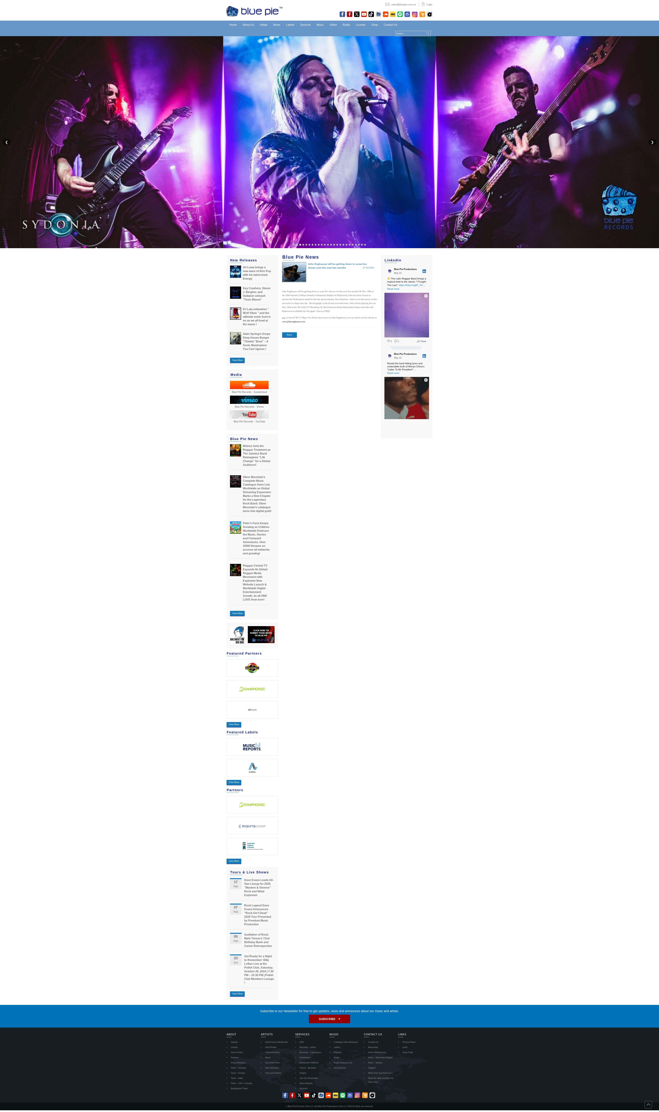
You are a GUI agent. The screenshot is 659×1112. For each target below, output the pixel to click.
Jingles (302, 1073)
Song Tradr (407, 1052)
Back (289, 334)
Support (371, 1068)
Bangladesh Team (239, 1088)
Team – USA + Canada (241, 1083)
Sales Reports (306, 1083)
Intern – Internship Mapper (380, 1057)
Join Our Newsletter (308, 1078)
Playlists (338, 1052)
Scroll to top (648, 1105)
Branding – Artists (307, 1047)
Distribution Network (308, 1063)
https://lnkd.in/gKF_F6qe (412, 285)
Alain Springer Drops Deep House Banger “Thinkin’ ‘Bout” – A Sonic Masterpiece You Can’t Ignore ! (256, 341)
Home (233, 24)
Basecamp (373, 1047)
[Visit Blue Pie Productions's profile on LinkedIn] (390, 271)
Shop (374, 24)
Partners (235, 1057)
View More (237, 360)
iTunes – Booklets (307, 1068)
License (361, 24)
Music (320, 24)
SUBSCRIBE (327, 1019)
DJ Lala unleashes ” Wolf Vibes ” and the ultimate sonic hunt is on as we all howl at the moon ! (257, 317)
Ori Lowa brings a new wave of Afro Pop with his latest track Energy (257, 273)
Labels (290, 24)
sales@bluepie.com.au (403, 4)
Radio (346, 24)
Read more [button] (393, 288)
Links (404, 1047)
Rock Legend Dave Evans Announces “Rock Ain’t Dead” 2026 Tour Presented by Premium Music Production (257, 915)
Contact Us (390, 24)
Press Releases (238, 1063)
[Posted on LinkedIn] (424, 271)
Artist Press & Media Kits (276, 1042)
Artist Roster (270, 1047)
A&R (301, 1042)
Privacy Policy (408, 1042)
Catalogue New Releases (346, 1042)
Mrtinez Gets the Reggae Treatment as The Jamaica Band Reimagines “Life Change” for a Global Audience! (256, 455)
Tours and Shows (273, 1073)
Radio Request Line (343, 1063)
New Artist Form (272, 1063)
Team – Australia (238, 1068)
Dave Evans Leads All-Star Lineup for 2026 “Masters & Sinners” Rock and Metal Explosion (258, 888)
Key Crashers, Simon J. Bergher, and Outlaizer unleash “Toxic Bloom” (256, 294)
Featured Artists (272, 1052)
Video (333, 24)
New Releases (272, 1068)
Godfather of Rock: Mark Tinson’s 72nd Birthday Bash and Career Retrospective (258, 940)
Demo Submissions (377, 1052)
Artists (263, 24)
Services (305, 24)
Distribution (304, 1057)
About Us (248, 24)
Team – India (237, 1078)
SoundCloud (340, 1068)
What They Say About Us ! (380, 1073)
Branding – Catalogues (310, 1052)
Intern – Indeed (375, 1063)
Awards (234, 1042)
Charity (234, 1047)
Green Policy (237, 1052)
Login (429, 4)
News (276, 24)
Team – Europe (238, 1073)
